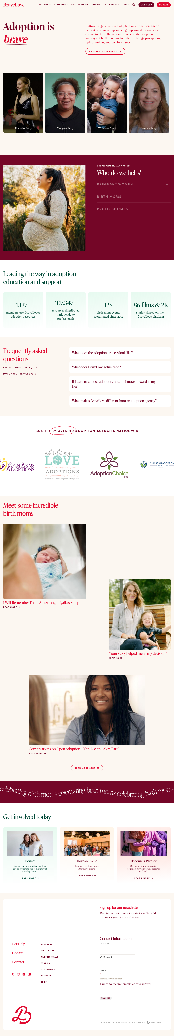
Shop (44, 982)
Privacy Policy (121, 1022)
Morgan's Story (65, 128)
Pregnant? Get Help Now (105, 51)
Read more (10, 607)
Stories (96, 5)
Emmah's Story (23, 128)
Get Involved (111, 5)
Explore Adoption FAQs (19, 368)
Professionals (80, 5)
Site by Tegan (156, 1022)
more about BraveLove (18, 374)
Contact (18, 962)
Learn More (29, 878)
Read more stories (87, 768)
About (126, 5)
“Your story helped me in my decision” (138, 653)
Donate (164, 4)
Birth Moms (61, 5)
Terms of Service (107, 1022)
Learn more (86, 875)
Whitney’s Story (107, 128)
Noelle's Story (149, 128)
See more (22, 132)
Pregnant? (45, 5)
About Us (46, 976)
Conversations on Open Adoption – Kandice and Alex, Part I (74, 748)
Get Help (146, 4)
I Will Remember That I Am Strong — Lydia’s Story (41, 602)
